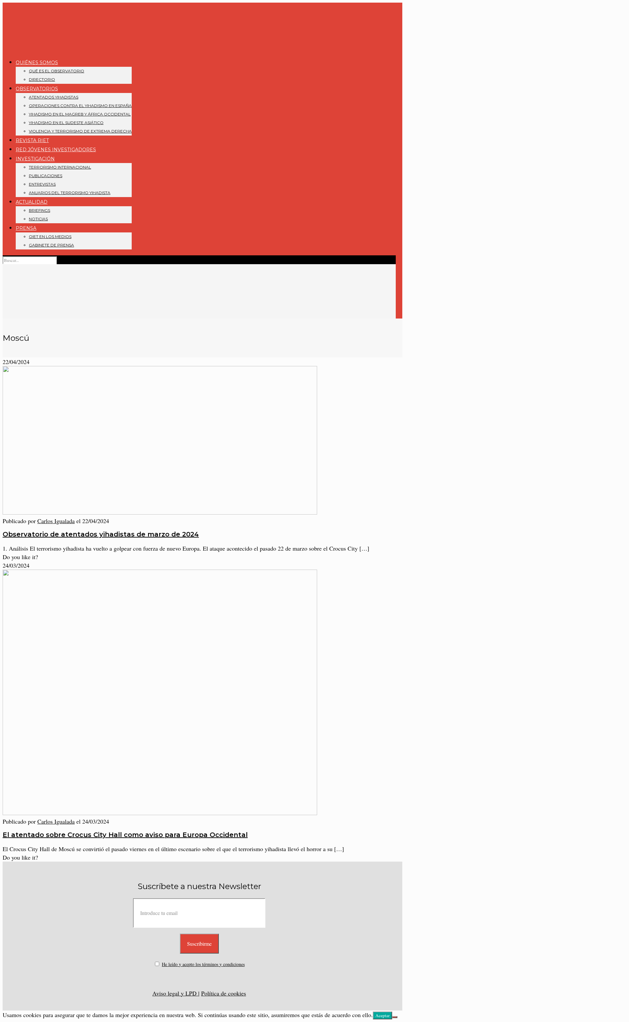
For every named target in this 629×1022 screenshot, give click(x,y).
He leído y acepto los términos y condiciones (203, 964)
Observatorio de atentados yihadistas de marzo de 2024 (101, 534)
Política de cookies (223, 993)
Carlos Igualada (56, 521)
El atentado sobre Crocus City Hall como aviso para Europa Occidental (125, 835)
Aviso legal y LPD (175, 993)
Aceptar (382, 1015)
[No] (394, 1017)
